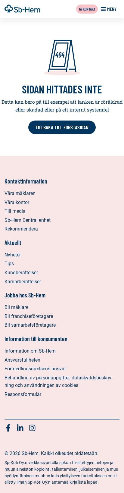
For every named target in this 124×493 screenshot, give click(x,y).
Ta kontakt (87, 8)
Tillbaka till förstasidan (62, 127)
